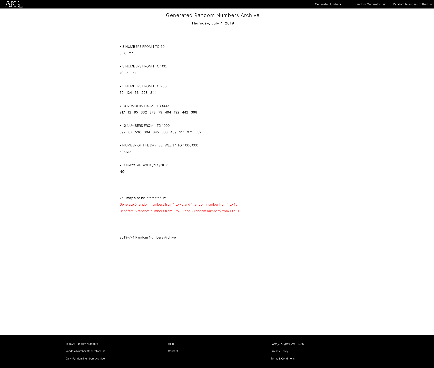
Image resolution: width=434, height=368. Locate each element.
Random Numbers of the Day (413, 4)
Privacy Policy (279, 351)
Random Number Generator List (85, 351)
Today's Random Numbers (81, 343)
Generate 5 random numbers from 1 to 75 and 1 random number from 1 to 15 (178, 204)
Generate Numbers (328, 4)
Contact (173, 351)
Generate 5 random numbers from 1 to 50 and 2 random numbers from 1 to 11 (179, 211)
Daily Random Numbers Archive (85, 358)
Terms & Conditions (283, 358)
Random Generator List (370, 4)
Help (171, 343)
